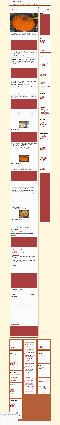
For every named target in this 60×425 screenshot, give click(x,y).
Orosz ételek (47, 114)
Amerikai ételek (43, 109)
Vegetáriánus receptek (43, 89)
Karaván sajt (26, 360)
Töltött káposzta (41, 347)
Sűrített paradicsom (27, 380)
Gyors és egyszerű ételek (44, 124)
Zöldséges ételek (33, 4)
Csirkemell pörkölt (13, 355)
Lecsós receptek (43, 169)
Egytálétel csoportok (41, 356)
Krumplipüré (42, 43)
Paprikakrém (31, 369)
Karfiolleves (42, 97)
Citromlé (26, 347)
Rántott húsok (43, 156)
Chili (29, 346)
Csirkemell (30, 349)
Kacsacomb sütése (13, 347)
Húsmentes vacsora (44, 67)
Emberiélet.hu (40, 375)
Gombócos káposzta (13, 407)
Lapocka (29, 363)
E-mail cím (12, 314)
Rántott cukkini (13, 362)
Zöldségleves (42, 102)
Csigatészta (29, 347)
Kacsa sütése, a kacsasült (14, 346)
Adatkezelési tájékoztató (42, 392)
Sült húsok (42, 160)
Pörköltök (23, 423)
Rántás (34, 291)
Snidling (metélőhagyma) (28, 378)
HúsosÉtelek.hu (41, 368)
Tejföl (30, 386)
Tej (28, 386)
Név (11, 310)
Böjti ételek (42, 69)
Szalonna (31, 380)
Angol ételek (47, 109)
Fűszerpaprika (18, 291)
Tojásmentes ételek (43, 88)
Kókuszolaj (26, 361)
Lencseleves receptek (13, 375)
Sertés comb (29, 377)
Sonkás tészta (43, 48)
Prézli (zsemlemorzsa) (31, 374)
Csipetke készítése (14, 251)
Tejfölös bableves (13, 364)
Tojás (25, 388)
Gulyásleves (42, 96)
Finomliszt (14, 291)
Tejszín (33, 386)
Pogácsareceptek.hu (41, 374)
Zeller (33, 389)
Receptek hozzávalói (41, 361)
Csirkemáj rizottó (13, 354)
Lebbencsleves (43, 44)
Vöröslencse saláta (13, 367)
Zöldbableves (42, 50)
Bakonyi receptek (43, 135)
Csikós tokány (43, 40)
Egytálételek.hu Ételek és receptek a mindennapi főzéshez (43, 382)
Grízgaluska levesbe (13, 360)
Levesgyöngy (32, 363)
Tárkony (26, 386)
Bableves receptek (13, 374)
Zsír (11, 292)
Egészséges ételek (43, 81)
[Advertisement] (24, 45)
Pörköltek (20, 4)
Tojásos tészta (13, 365)
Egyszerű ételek (43, 121)
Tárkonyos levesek (43, 161)
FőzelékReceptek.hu (41, 367)
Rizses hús (12, 392)
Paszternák (26, 372)
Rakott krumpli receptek (14, 377)
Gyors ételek (42, 123)
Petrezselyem (31, 291)
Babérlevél (28, 343)
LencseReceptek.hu (41, 369)
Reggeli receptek (43, 56)
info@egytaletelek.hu (43, 387)
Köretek (46, 423)
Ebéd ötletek (42, 57)
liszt (23, 57)
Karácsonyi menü (43, 74)
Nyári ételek (42, 72)
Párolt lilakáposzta (41, 345)
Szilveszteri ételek (43, 75)
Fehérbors (29, 352)
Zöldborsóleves (43, 101)
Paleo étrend (48, 86)
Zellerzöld (26, 391)
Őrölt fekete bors (27, 369)
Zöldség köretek (43, 167)
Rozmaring (31, 375)
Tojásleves (42, 99)
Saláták (36, 4)
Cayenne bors (31, 344)
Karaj (28, 358)
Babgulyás (42, 95)
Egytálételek (29, 423)
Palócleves (42, 98)
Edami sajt (31, 350)
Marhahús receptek (43, 149)
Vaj (25, 389)
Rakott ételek (23, 4)
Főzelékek (21, 423)
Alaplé (25, 343)
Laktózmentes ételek (43, 86)
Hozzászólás (13, 299)
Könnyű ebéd (43, 62)
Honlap (12, 317)
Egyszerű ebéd (44, 58)
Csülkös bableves (43, 41)
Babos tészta (12, 353)
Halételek (43, 423)
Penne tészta (29, 372)
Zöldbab (29, 391)
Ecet (28, 350)
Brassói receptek (18, 374)
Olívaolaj (28, 291)
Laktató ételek (43, 126)
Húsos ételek (42, 142)
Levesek (13, 4)
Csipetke (33, 347)
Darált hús (26, 350)
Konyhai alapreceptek (19, 7)
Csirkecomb (26, 349)
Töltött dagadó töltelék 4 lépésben (15, 366)
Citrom (32, 346)
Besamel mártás (14, 263)
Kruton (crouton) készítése (15, 255)
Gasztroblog (40, 353)
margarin (17, 88)
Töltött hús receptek (43, 166)
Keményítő (33, 360)
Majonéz (33, 364)
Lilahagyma (30, 364)
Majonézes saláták (43, 148)
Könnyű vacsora (44, 68)
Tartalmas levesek (43, 162)
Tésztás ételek (28, 4)
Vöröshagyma (30, 389)
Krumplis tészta (41, 342)
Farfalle (26, 352)
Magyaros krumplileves (14, 361)
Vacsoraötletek (43, 64)
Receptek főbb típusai (41, 357)
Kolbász (29, 361)
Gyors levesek (43, 141)
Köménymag (32, 361)
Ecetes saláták (43, 137)
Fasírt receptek (43, 140)
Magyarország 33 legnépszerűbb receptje (44, 355)
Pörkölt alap (14, 259)
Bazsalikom (32, 343)
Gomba (30, 355)
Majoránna (26, 366)
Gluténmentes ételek (43, 83)
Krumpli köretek (43, 146)
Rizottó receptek (43, 159)
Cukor (12, 291)
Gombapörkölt (43, 42)
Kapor (21, 291)
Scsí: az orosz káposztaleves (14, 363)
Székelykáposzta (41, 346)
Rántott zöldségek (43, 157)
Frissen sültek (16, 4)
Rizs (28, 375)
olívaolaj (18, 86)
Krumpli (26, 363)
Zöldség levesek (43, 168)
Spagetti (34, 378)
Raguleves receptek (43, 152)
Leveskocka (26, 364)
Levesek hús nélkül (43, 147)
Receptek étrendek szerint (42, 360)
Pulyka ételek (43, 151)
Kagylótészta (33, 355)
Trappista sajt (28, 388)
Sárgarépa (26, 377)
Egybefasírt (12, 356)
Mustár (29, 366)
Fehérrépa (32, 352)
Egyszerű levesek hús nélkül (44, 139)
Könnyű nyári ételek (44, 73)
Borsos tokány (13, 342)
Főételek (18, 423)
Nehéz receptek (43, 127)
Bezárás (17, 412)
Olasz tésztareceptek (43, 150)
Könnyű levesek (43, 145)
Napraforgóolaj (24, 291)
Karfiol (29, 360)
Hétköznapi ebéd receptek (45, 63)
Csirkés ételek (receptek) (44, 136)
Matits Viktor (16, 11)
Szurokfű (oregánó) (31, 383)
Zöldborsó (32, 391)
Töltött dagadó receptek (13, 380)
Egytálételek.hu (13, 7)
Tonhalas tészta (43, 49)
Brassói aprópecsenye (14, 345)
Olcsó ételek (42, 128)
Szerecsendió (26, 383)
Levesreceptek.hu (41, 370)
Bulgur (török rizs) (27, 344)
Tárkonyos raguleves (43, 100)
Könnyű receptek (43, 125)
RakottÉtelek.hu (41, 371)
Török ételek (42, 115)
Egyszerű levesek (43, 138)
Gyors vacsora (44, 66)
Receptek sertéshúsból (44, 158)
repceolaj (26, 375)
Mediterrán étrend (43, 114)
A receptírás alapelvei (41, 354)
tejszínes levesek (43, 163)
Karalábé (31, 358)
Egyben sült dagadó (13, 357)
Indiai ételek (42, 112)
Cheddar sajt (26, 346)
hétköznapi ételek (43, 122)
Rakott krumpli (43, 45)
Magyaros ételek (47, 112)
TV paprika (32, 388)
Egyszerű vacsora (44, 65)
